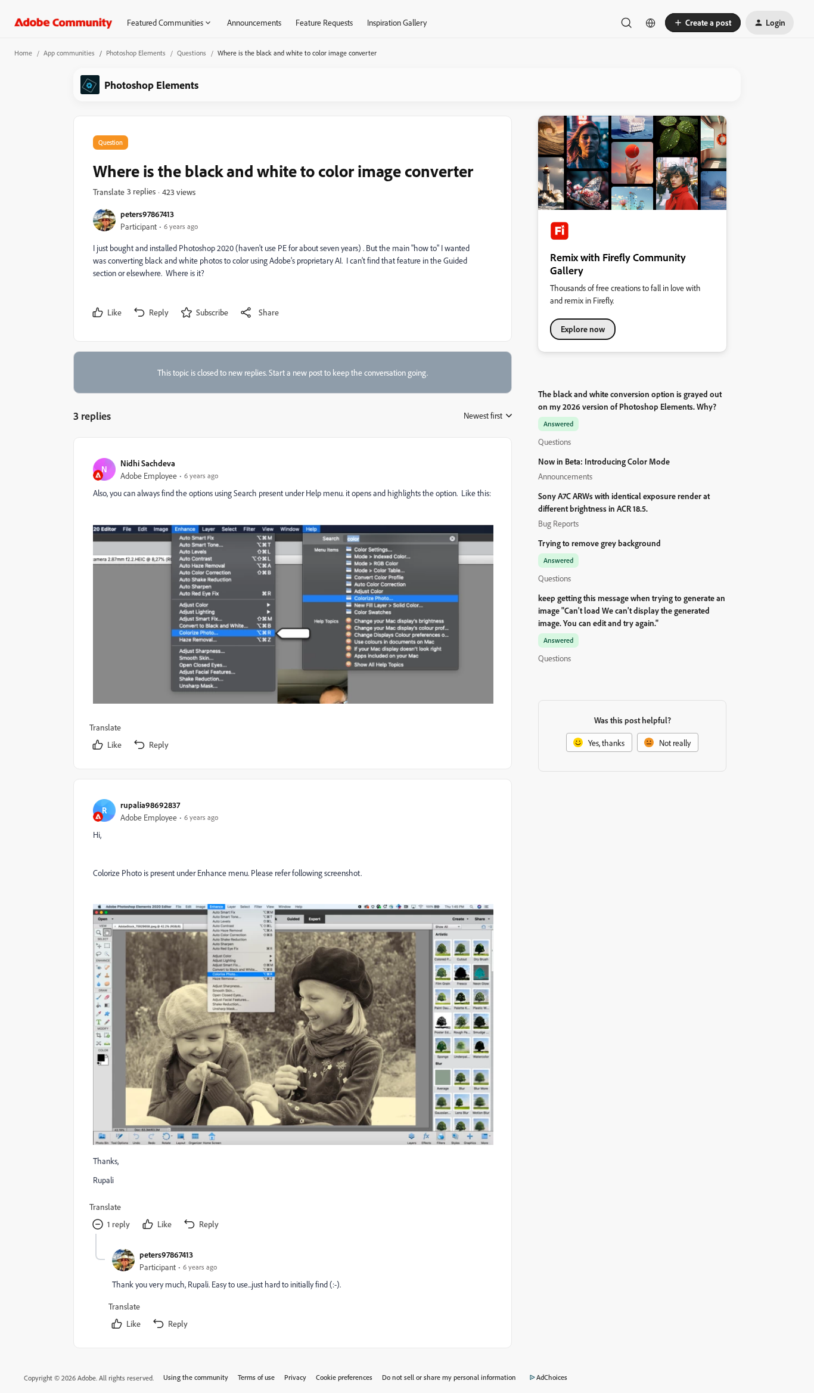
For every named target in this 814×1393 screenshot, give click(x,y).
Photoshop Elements (136, 52)
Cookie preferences (344, 1377)
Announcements (254, 22)
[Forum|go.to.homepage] (63, 22)
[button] (703, 22)
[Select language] (650, 22)
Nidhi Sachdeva (147, 463)
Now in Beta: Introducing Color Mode (604, 461)
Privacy (295, 1377)
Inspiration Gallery (397, 22)
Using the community (195, 1377)
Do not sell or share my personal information (449, 1377)
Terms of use (256, 1377)
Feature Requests (324, 22)
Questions (191, 52)
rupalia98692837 (150, 805)
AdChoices (551, 1377)
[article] (292, 605)
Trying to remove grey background (599, 543)
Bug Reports (558, 523)
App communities (69, 52)
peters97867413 (147, 214)
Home (23, 52)
